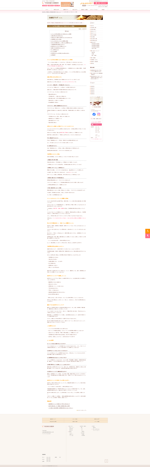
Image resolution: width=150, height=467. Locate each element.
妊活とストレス (93, 33)
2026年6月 (92, 90)
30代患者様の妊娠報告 (95, 45)
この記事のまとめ (55, 49)
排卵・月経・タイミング (95, 50)
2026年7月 (92, 88)
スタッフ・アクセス (94, 9)
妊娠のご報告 (74, 421)
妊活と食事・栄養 (94, 38)
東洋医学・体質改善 (94, 61)
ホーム (47, 9)
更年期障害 (83, 435)
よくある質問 (54, 51)
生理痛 (93, 53)
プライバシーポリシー (96, 430)
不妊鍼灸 (83, 434)
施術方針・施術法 (83, 426)
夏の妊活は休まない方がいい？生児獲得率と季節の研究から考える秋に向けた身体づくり (96, 77)
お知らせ (92, 25)
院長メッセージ (71, 427)
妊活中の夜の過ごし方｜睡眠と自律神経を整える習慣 (59, 405)
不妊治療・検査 (93, 27)
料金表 (103, 9)
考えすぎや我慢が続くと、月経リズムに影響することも (61, 42)
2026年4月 (92, 93)
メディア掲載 (96, 421)
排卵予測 (93, 52)
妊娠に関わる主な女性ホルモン (57, 35)
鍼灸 (81, 427)
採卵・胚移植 (93, 57)
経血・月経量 (94, 55)
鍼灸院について (53, 419)
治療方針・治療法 (84, 9)
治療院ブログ (65, 9)
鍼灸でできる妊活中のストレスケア (58, 47)
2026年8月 (92, 86)
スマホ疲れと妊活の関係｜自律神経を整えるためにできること (61, 407)
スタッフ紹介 (74, 419)
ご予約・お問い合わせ (95, 429)
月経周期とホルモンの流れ (56, 39)
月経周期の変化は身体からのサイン (58, 44)
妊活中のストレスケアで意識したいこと (58, 46)
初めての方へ (75, 9)
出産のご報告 (94, 48)
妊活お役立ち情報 (53, 421)
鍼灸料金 (94, 427)
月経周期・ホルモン (94, 59)
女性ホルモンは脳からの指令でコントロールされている (61, 37)
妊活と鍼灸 (93, 36)
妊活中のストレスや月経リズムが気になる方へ (60, 53)
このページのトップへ (82, 410)
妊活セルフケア (93, 31)
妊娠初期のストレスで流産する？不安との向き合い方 (59, 403)
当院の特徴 (71, 428)
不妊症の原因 (93, 29)
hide (67, 31)
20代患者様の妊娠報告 (95, 43)
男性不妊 (92, 63)
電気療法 (83, 431)
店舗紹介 (70, 431)
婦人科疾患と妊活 (94, 40)
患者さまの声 (56, 9)
